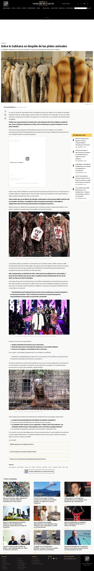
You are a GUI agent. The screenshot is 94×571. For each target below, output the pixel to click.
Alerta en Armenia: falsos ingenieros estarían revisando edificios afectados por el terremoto (82, 143)
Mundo (4, 565)
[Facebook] (49, 558)
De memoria (21, 562)
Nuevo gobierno (22, 567)
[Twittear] (5, 115)
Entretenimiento (7, 563)
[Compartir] (5, 111)
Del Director (36, 558)
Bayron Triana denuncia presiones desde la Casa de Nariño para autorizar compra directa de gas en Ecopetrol (83, 180)
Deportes (5, 562)
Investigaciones (22, 563)
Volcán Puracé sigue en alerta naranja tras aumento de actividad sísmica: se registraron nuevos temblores (82, 155)
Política (4, 560)
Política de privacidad (38, 563)
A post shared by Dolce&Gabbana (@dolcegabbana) (27, 183)
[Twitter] (52, 558)
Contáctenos (36, 562)
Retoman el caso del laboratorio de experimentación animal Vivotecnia (28, 459)
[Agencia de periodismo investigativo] (16, 4)
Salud (19, 558)
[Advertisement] (47, 32)
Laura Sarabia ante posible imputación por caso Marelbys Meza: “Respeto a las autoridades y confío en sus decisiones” (82, 193)
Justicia (4, 558)
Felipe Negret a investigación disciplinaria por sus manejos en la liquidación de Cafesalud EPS (83, 168)
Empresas (3, 43)
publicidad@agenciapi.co (70, 558)
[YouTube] (54, 558)
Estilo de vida (21, 568)
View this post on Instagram (16, 162)
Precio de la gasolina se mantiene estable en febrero (23, 451)
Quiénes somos (36, 560)
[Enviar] (5, 118)
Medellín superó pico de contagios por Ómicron (22, 444)
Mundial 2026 (21, 565)
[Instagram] (57, 558)
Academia (20, 560)
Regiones (5, 567)
